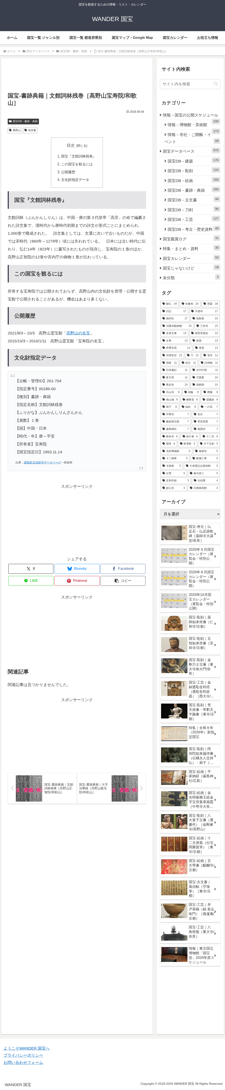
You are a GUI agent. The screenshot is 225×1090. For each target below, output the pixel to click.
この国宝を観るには (77, 164)
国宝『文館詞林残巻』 (78, 156)
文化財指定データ (75, 180)
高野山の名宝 (78, 333)
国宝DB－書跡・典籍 (25, 121)
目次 (71, 145)
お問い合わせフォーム (23, 1062)
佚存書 (32, 130)
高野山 (17, 130)
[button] (122, 581)
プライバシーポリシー (23, 1055)
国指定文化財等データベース (42, 462)
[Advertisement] (77, 77)
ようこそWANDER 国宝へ (27, 1048)
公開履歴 (68, 172)
